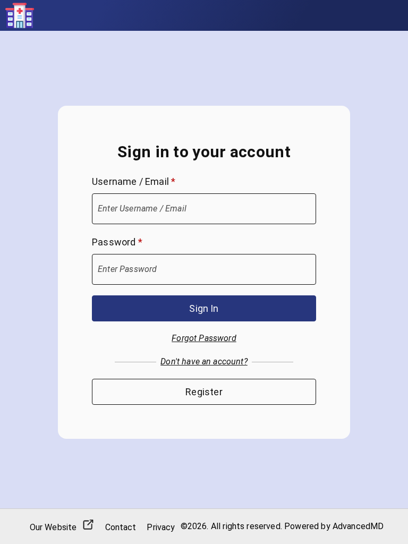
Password (117, 242)
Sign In (203, 308)
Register (203, 391)
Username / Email (133, 181)
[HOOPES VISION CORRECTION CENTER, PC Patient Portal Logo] (19, 15)
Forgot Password (204, 338)
